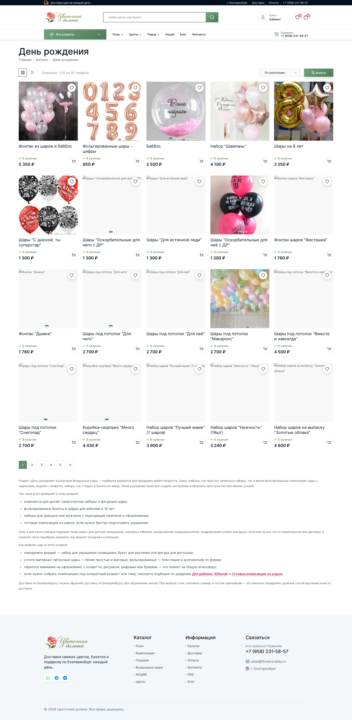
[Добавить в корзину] (74, 161)
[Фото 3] (177, 138)
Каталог (42, 60)
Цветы (133, 34)
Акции (169, 34)
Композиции (145, 653)
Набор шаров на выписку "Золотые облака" (299, 430)
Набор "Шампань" (228, 146)
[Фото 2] (114, 138)
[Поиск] (212, 17)
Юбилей (221, 574)
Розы (116, 34)
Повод (151, 34)
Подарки (142, 660)
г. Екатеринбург (237, 2)
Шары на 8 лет (289, 146)
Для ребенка (202, 574)
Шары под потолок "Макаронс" (229, 336)
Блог (183, 34)
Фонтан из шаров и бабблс (45, 146)
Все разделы (65, 34)
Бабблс (153, 146)
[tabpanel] (176, 269)
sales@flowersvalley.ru (268, 661)
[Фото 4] (179, 138)
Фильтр (321, 73)
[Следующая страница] (70, 465)
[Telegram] (56, 678)
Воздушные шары (149, 667)
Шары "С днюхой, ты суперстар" (39, 242)
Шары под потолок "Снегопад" (37, 430)
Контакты (199, 34)
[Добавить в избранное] (72, 88)
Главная (25, 60)
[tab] (23, 73)
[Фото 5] (182, 138)
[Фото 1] (111, 138)
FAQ (191, 674)
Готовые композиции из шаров (257, 574)
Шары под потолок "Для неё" (175, 333)
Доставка (258, 2)
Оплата (273, 2)
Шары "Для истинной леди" (174, 239)
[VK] (65, 678)
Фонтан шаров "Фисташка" (300, 239)
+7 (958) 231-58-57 (295, 2)
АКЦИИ (141, 674)
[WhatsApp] (48, 678)
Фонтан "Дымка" (35, 333)
